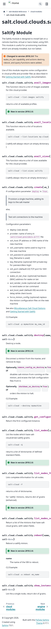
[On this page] (46, 4)
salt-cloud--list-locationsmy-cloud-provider (28, 137)
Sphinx (5, 625)
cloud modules (36, 11)
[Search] (40, 4)
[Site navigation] (4, 4)
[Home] (4, 11)
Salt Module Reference (18, 11)
